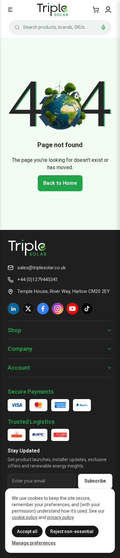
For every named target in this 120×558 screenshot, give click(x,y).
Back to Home (60, 183)
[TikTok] (87, 308)
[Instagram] (57, 308)
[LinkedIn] (13, 308)
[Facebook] (43, 308)
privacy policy (60, 517)
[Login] (108, 9)
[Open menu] (10, 10)
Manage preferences (34, 543)
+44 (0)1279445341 (37, 279)
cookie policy (24, 517)
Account (19, 367)
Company (20, 348)
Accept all (27, 531)
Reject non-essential (71, 531)
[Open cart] (95, 9)
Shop (14, 330)
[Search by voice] (103, 27)
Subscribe (95, 480)
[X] (28, 308)
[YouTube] (72, 308)
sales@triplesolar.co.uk (41, 268)
